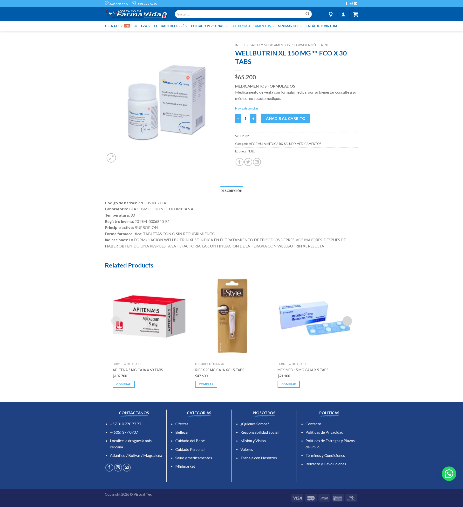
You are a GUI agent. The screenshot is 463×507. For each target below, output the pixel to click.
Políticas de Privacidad (324, 432)
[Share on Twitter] (248, 162)
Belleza (181, 432)
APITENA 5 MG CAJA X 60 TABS (138, 370)
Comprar (123, 384)
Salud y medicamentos (193, 457)
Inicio (240, 45)
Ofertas (181, 423)
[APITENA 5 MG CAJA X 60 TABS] (149, 316)
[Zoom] (111, 158)
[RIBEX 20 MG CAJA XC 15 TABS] (231, 316)
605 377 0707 (147, 3)
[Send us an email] (355, 3)
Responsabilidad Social (259, 432)
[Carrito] (355, 14)
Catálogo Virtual (322, 26)
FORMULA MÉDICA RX (311, 45)
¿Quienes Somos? (254, 423)
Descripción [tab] (231, 191)
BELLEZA (140, 26)
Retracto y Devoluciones (326, 463)
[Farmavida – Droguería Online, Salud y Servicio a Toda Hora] (136, 14)
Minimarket (185, 466)
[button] (449, 473)
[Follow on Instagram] (351, 3)
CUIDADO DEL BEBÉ (169, 26)
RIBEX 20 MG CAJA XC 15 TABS (219, 370)
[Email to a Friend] (257, 162)
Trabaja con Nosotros (258, 457)
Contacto (313, 423)
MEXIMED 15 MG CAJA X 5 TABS (303, 370)
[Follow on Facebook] (346, 3)
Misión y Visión (253, 440)
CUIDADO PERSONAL (207, 26)
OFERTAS (112, 26)
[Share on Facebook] (240, 162)
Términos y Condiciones (325, 455)
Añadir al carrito (286, 118)
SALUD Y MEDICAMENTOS (251, 26)
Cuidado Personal (189, 449)
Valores (246, 449)
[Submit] (307, 14)
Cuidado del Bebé (190, 440)
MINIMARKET (288, 26)
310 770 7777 (119, 3)
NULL (251, 151)
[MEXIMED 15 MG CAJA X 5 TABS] (314, 316)
